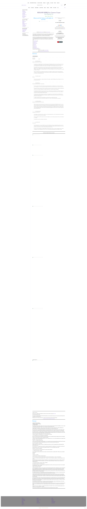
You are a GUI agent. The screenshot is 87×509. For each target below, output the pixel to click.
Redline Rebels (35, 47)
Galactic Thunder (35, 41)
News (22, 504)
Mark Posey (23, 31)
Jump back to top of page (52, 418)
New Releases (23, 11)
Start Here (23, 10)
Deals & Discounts (24, 14)
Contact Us (38, 500)
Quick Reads (23, 13)
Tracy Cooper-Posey (24, 29)
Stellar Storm (35, 42)
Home (22, 498)
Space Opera (45, 51)
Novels (47, 51)
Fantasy (23, 22)
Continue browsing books (46, 418)
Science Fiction (24, 21)
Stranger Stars (35, 45)
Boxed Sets (23, 15)
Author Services (38, 502)
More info (64, 28)
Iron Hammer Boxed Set (36, 48)
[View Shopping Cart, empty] (64, 5)
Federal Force (35, 46)
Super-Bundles (24, 26)
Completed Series (24, 25)
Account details (53, 502)
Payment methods (53, 501)
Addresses (53, 500)
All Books (23, 17)
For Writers (38, 501)
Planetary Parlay (35, 43)
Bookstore (38, 498)
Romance (23, 20)
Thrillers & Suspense (24, 23)
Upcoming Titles (24, 12)
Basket (52, 498)
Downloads (53, 499)
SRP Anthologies (24, 16)
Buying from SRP (39, 499)
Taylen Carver (23, 30)
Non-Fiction (23, 24)
